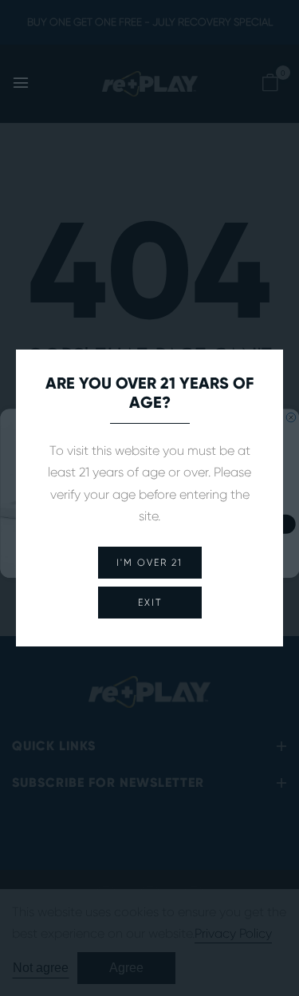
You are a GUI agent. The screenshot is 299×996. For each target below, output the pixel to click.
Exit (150, 602)
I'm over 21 (149, 562)
